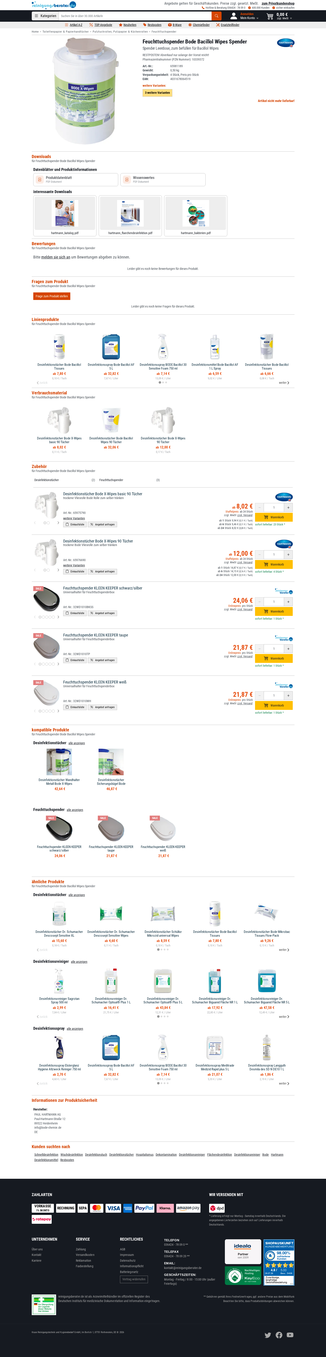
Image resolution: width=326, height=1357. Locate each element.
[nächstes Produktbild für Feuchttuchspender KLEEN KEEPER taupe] (58, 664)
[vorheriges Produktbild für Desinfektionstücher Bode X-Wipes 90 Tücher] (34, 570)
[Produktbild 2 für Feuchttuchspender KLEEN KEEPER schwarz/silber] (43, 617)
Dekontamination (166, 1154)
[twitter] (267, 1335)
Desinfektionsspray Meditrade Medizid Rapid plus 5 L (215, 1067)
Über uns (37, 1249)
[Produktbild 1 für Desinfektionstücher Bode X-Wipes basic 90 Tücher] (44, 522)
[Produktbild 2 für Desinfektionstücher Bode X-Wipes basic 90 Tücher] (48, 522)
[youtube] (290, 1335)
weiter (283, 382)
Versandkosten (85, 1255)
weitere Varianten (74, 518)
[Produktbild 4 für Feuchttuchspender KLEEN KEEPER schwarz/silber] (50, 617)
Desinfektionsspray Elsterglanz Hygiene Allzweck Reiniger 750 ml (59, 1067)
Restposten (67, 1160)
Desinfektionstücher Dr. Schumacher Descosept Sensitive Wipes (111, 934)
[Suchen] (217, 16)
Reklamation (83, 1260)
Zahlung (81, 1249)
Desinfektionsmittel (46, 1160)
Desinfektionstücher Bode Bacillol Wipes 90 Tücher (111, 440)
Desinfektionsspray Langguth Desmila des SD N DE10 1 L (267, 1067)
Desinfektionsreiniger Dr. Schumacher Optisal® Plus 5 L (163, 1001)
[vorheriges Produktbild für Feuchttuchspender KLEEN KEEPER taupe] (34, 664)
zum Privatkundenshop (278, 3)
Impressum (127, 1255)
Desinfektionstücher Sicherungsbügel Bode (111, 782)
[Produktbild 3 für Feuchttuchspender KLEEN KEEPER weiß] (46, 711)
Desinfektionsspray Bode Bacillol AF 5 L (111, 366)
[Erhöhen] (288, 507)
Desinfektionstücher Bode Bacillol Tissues (59, 366)
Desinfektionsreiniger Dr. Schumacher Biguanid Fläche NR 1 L (215, 1001)
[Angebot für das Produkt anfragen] (102, 524)
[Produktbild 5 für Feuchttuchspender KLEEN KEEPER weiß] (53, 711)
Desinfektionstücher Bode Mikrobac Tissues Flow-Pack (267, 934)
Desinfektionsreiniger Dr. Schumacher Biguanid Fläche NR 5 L (267, 1001)
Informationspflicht (131, 1266)
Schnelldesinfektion (46, 1154)
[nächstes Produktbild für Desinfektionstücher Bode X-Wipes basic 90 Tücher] (58, 523)
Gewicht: (148, 70)
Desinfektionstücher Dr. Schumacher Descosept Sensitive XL (59, 934)
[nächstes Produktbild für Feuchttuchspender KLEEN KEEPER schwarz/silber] (58, 617)
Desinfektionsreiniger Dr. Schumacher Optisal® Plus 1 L (111, 1001)
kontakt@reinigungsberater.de (183, 1268)
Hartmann (277, 1154)
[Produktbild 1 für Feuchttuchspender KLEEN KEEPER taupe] (40, 664)
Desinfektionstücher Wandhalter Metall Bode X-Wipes (59, 782)
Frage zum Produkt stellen (52, 296)
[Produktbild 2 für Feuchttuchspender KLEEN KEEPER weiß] (43, 711)
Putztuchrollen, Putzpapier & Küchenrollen (120, 31)
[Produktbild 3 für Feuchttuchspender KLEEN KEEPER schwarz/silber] (46, 617)
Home (35, 31)
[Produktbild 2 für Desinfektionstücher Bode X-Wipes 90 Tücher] (48, 570)
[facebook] (279, 1335)
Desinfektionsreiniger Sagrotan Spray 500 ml (59, 1001)
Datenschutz (128, 1260)
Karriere (37, 1260)
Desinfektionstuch (96, 1154)
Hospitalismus (144, 1154)
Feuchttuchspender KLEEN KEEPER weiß (94, 682)
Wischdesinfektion (72, 1154)
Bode (265, 1154)
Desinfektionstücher (46, 480)
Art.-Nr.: (148, 66)
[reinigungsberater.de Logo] (54, 5)
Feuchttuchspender (164, 31)
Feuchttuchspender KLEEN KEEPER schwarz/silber (102, 588)
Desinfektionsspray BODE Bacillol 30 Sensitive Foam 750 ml (163, 366)
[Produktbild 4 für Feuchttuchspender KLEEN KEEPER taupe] (50, 664)
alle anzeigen (77, 743)
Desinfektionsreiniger (192, 1154)
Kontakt (36, 1255)
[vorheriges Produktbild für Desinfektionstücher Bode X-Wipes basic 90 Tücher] (34, 523)
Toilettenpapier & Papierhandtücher (66, 31)
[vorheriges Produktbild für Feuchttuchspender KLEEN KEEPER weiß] (34, 711)
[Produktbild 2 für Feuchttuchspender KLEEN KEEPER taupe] (43, 664)
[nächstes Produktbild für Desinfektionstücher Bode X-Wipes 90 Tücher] (58, 570)
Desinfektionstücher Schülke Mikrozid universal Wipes (163, 934)
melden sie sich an (55, 257)
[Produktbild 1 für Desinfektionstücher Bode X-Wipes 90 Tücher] (44, 570)
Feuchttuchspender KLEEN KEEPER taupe (95, 635)
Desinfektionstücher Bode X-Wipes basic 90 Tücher (59, 440)
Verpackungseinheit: (156, 74)
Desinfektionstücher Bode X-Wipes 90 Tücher (163, 440)
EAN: (146, 79)
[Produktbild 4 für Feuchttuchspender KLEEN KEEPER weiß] (50, 711)
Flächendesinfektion (219, 1154)
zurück (43, 382)
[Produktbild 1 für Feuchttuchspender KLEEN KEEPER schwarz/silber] (40, 617)
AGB (122, 1249)
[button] (244, 16)
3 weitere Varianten (157, 92)
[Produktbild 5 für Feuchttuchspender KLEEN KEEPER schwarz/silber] (53, 617)
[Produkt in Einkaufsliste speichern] (75, 524)
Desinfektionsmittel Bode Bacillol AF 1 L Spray (215, 366)
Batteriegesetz (129, 1272)
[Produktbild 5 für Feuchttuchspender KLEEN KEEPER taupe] (53, 664)
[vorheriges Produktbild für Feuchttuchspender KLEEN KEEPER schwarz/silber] (34, 617)
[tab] (160, 382)
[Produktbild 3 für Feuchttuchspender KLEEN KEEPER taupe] (46, 664)
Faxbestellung (84, 1266)
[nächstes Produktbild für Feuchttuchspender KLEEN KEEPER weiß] (58, 711)
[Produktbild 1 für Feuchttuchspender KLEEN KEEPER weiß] (40, 711)
